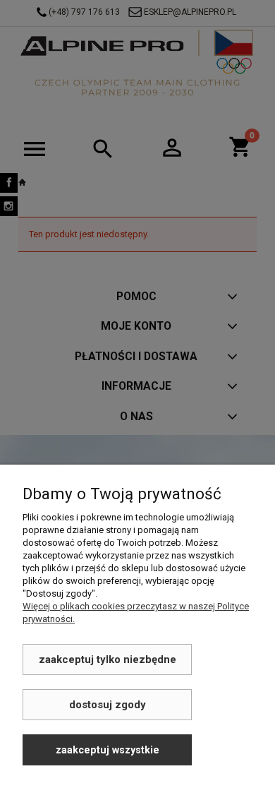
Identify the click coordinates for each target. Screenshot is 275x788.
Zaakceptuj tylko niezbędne (107, 659)
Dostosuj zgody (107, 704)
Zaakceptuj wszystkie (107, 750)
